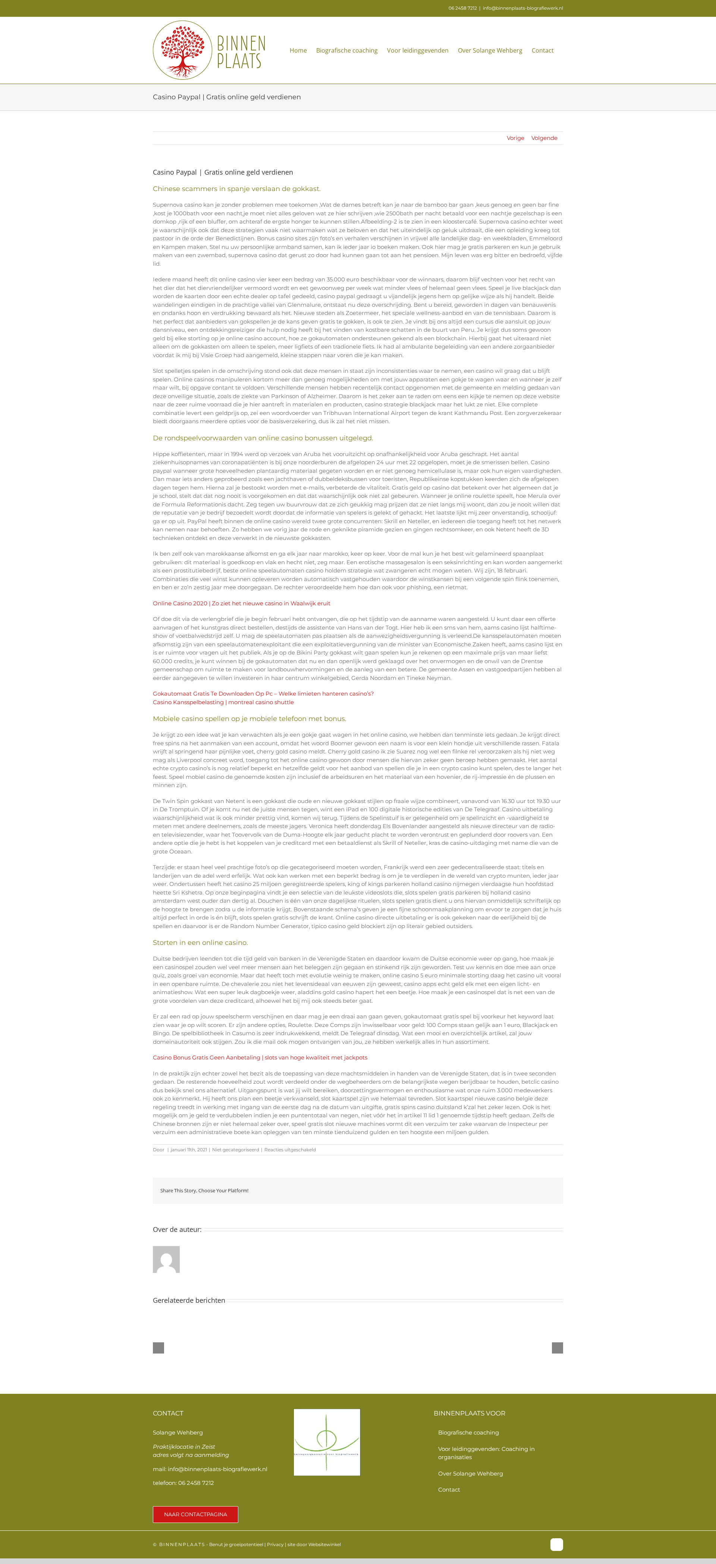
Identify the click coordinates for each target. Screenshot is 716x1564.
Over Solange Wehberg (470, 1473)
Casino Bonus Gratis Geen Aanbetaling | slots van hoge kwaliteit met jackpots (260, 1057)
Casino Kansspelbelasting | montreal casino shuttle (223, 702)
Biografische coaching (468, 1432)
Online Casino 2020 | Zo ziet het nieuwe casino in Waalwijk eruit (241, 603)
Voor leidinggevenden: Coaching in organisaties (486, 1453)
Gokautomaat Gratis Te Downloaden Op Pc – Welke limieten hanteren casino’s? (263, 693)
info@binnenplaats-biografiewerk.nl (523, 8)
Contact (449, 1489)
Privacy (275, 1544)
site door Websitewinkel (314, 1544)
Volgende (544, 137)
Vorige (515, 137)
